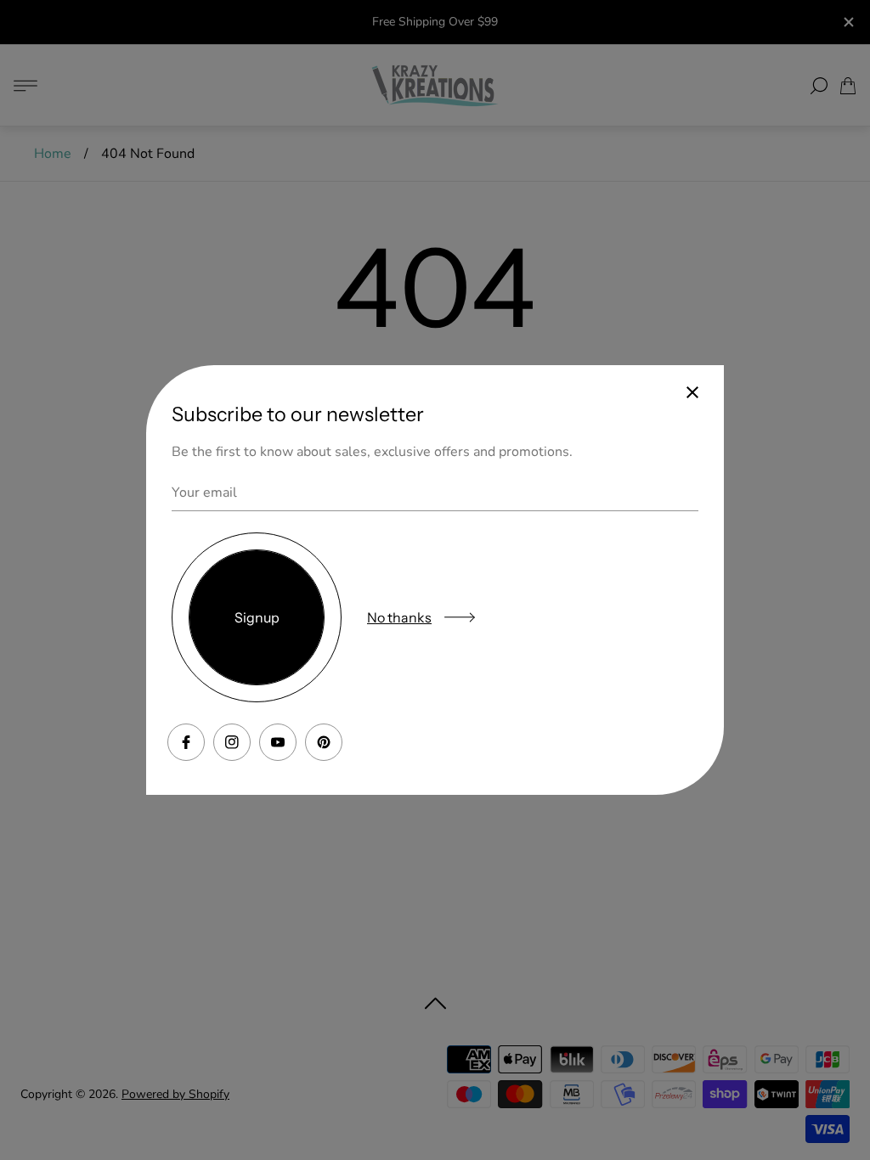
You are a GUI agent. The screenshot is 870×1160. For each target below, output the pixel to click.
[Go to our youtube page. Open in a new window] (278, 742)
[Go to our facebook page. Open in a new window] (186, 742)
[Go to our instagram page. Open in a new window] (232, 742)
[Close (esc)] (692, 392)
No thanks (399, 617)
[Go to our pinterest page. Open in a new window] (323, 742)
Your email (204, 492)
